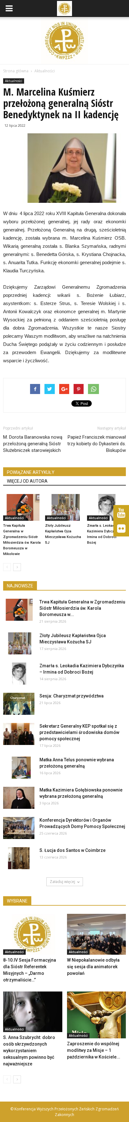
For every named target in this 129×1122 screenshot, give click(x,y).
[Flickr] (121, 528)
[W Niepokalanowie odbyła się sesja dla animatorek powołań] (96, 934)
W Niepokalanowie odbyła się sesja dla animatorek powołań (93, 967)
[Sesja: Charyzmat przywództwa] (18, 704)
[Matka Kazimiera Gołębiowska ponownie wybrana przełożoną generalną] (18, 798)
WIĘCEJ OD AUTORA (27, 481)
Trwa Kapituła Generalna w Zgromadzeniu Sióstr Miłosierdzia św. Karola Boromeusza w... (82, 608)
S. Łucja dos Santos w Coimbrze (72, 850)
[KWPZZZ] (121, 513)
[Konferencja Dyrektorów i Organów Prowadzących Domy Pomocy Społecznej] (18, 828)
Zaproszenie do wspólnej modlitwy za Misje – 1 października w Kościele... (93, 1050)
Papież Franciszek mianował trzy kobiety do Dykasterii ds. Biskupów (96, 443)
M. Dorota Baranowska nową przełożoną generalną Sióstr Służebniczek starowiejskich (32, 443)
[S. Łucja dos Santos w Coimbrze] (18, 858)
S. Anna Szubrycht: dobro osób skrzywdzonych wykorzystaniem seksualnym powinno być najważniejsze (29, 1050)
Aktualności (13, 81)
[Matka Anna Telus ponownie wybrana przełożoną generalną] (18, 768)
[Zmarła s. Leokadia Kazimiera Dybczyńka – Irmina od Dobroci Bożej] (106, 507)
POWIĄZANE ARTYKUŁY (30, 472)
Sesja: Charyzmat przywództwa (71, 695)
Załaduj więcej (62, 881)
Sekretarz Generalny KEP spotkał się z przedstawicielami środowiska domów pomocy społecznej (79, 732)
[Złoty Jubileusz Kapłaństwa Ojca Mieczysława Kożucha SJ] (64, 507)
